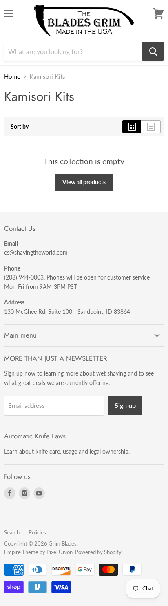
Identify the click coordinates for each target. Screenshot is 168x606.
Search (12, 532)
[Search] (153, 51)
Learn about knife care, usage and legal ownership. (67, 451)
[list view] (151, 126)
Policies (37, 532)
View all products (84, 182)
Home (12, 76)
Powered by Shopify (98, 552)
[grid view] (131, 126)
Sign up (125, 405)
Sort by (20, 126)
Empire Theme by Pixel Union (38, 552)
